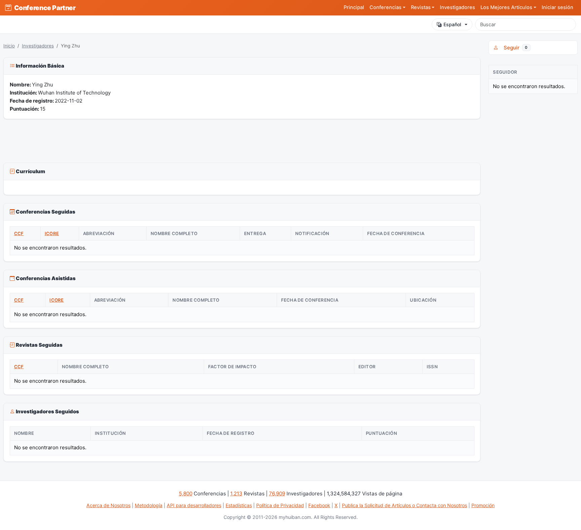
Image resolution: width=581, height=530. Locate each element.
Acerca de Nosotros (108, 505)
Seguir (514, 47)
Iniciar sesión (557, 7)
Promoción (483, 505)
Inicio (9, 45)
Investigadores (457, 7)
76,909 (277, 493)
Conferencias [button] (385, 7)
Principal (354, 7)
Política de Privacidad (280, 505)
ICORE (52, 233)
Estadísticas (239, 505)
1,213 (236, 493)
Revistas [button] (421, 7)
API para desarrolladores (194, 505)
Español (452, 24)
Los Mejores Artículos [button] (506, 7)
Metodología (148, 505)
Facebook (319, 505)
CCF (19, 233)
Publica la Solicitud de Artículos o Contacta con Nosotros (404, 505)
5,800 (185, 493)
